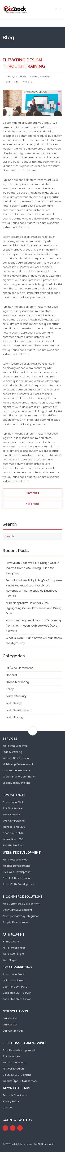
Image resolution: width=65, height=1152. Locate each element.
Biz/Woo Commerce (19, 668)
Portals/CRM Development (19, 884)
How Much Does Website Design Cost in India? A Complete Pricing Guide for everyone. (32, 568)
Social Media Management (19, 1050)
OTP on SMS (10, 1018)
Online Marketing (17, 682)
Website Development (16, 758)
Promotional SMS (13, 802)
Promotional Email (13, 974)
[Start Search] (58, 536)
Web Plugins (10, 960)
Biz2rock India (12, 82)
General (34, 76)
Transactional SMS (14, 827)
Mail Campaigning (13, 980)
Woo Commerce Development (21, 903)
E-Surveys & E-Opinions (17, 1075)
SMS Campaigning (14, 820)
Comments (28, 82)
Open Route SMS (13, 833)
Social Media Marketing (16, 783)
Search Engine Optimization (19, 776)
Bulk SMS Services (13, 808)
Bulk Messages (11, 1056)
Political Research (13, 1068)
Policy (10, 689)
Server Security (16, 696)
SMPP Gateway (11, 814)
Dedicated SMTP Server (17, 993)
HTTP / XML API (11, 941)
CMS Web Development (17, 872)
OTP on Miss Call (13, 1030)
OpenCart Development (17, 910)
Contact (8, 1107)
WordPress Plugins (13, 954)
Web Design (45, 76)
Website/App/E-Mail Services (20, 1081)
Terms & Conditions (15, 1095)
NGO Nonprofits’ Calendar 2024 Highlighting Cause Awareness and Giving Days (33, 608)
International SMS (13, 839)
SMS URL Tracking (13, 845)
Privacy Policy (11, 1101)
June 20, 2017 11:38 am (16, 76)
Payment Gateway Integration (21, 916)
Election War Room (14, 1062)
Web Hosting (14, 717)
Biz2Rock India (46, 1144)
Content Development (16, 770)
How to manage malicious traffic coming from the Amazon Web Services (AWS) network (33, 626)
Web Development (19, 710)
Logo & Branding (12, 752)
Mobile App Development (18, 764)
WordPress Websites (15, 745)
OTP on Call (10, 1024)
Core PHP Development (17, 878)
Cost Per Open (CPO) (16, 986)
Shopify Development (16, 922)
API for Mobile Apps (14, 947)
